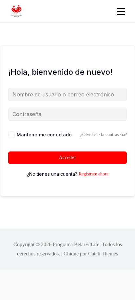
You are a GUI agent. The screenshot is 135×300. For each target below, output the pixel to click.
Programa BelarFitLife (76, 244)
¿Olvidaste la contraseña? (103, 134)
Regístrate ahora (93, 173)
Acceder (67, 157)
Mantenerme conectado (44, 134)
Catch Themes (103, 253)
